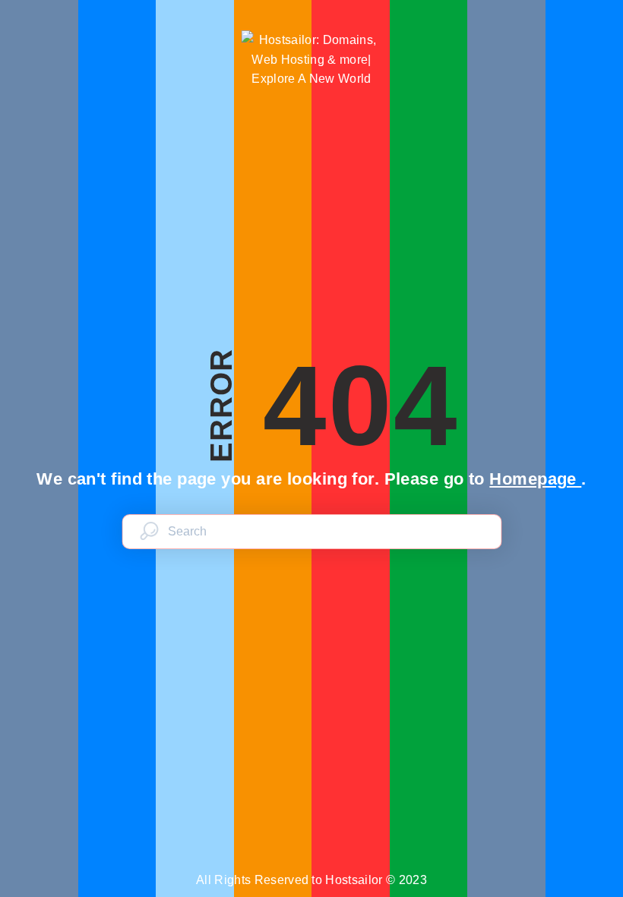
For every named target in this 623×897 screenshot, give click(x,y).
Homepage (535, 478)
